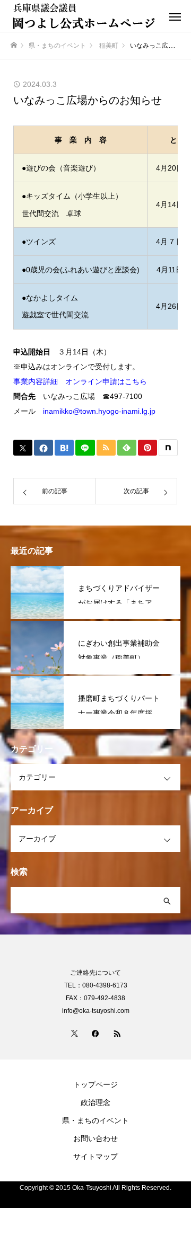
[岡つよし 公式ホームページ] (85, 16)
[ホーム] (14, 45)
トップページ (95, 1084)
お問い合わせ (95, 1138)
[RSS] (116, 1033)
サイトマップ (95, 1156)
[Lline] (84, 448)
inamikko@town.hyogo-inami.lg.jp (99, 411)
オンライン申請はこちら (106, 381)
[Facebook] (95, 1033)
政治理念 (95, 1102)
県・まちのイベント (95, 1120)
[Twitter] (74, 1033)
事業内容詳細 (35, 381)
